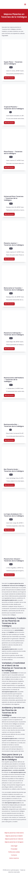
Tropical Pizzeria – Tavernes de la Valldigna (14, 108)
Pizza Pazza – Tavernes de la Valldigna (13, 152)
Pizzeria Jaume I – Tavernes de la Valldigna (14, 244)
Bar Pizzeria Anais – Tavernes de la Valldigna (14, 470)
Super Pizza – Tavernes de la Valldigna (13, 63)
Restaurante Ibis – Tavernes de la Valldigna (14, 425)
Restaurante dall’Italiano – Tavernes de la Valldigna (14, 380)
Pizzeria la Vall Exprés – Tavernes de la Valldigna (14, 334)
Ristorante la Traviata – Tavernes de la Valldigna (14, 289)
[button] (21, 4)
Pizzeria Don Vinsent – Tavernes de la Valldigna (14, 560)
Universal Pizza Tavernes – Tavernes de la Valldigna (13, 198)
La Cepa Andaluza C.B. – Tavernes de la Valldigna (14, 515)
